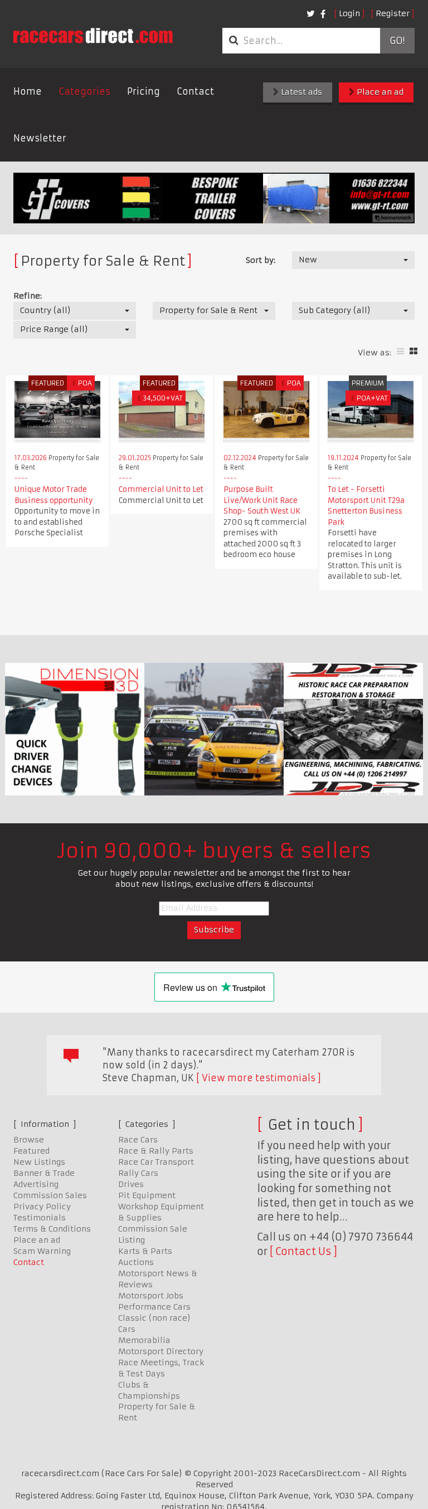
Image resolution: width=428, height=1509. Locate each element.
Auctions (136, 1262)
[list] (400, 351)
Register (393, 13)
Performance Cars (154, 1307)
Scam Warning (42, 1251)
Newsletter (39, 138)
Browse (28, 1140)
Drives (131, 1184)
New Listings (39, 1162)
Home (27, 91)
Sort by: (260, 260)
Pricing (143, 91)
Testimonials (39, 1218)
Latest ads (300, 92)
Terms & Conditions (52, 1229)
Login (349, 13)
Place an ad (378, 92)
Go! (397, 40)
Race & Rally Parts (155, 1151)
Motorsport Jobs (150, 1296)
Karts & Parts (145, 1251)
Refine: (27, 296)
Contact (195, 91)
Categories (84, 91)
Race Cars (138, 1140)
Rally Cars (138, 1173)
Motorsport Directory (160, 1351)
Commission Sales (50, 1195)
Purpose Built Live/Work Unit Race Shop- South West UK (261, 500)
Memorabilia (144, 1340)
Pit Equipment (147, 1195)
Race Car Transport (156, 1162)
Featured (31, 1151)
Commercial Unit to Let (161, 489)
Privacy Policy (42, 1207)
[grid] (413, 351)
